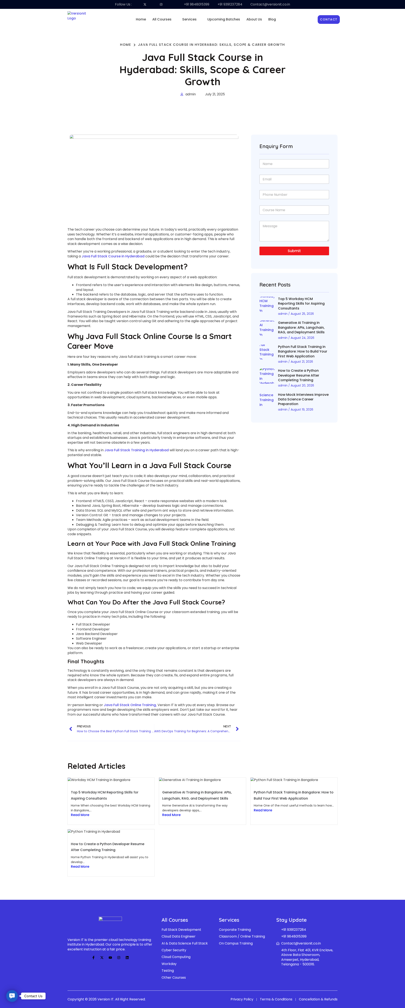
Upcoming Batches (223, 19)
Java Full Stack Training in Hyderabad (136, 450)
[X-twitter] (102, 957)
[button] (164, 19)
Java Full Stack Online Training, (130, 705)
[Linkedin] (127, 957)
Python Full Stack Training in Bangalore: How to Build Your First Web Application (302, 351)
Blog (272, 19)
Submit (294, 250)
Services (189, 19)
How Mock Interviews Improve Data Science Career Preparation (303, 399)
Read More (80, 815)
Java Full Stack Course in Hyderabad (113, 256)
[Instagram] (118, 957)
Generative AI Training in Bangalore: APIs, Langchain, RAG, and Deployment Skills (301, 327)
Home (141, 19)
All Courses (161, 19)
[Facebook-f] (93, 957)
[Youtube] (110, 957)
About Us (254, 19)
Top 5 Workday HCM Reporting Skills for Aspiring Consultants (301, 303)
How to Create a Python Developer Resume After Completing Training (298, 375)
